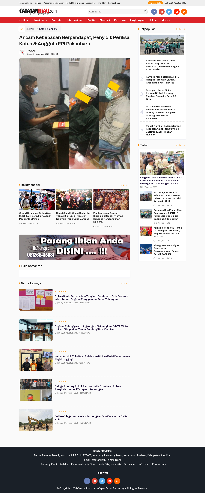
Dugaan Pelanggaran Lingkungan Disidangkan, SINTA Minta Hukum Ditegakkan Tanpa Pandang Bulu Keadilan (91, 328)
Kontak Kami (114, 3)
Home (26, 20)
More (165, 20)
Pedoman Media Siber (54, 3)
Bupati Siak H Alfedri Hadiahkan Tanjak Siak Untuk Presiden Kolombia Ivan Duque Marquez (73, 216)
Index (124, 185)
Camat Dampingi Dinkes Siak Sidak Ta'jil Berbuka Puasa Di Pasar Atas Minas (35, 216)
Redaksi (37, 3)
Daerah (56, 20)
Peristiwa (120, 20)
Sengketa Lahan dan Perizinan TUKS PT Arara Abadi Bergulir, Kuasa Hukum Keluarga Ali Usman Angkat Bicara (162, 180)
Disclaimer (90, 3)
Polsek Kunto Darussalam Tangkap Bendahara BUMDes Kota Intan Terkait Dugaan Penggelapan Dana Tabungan (91, 298)
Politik (91, 20)
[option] (37, 208)
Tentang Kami (25, 3)
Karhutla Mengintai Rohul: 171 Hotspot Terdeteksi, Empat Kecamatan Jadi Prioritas (162, 80)
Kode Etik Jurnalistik (75, 3)
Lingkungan (137, 20)
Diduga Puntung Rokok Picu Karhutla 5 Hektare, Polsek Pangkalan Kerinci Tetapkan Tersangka (88, 388)
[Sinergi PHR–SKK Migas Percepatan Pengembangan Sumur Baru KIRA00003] (146, 249)
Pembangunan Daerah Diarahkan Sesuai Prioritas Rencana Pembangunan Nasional (108, 217)
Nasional (39, 20)
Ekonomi (104, 20)
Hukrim (153, 20)
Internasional (75, 20)
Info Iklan (102, 3)
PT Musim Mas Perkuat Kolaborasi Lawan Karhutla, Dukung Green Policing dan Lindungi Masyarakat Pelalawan (161, 112)
